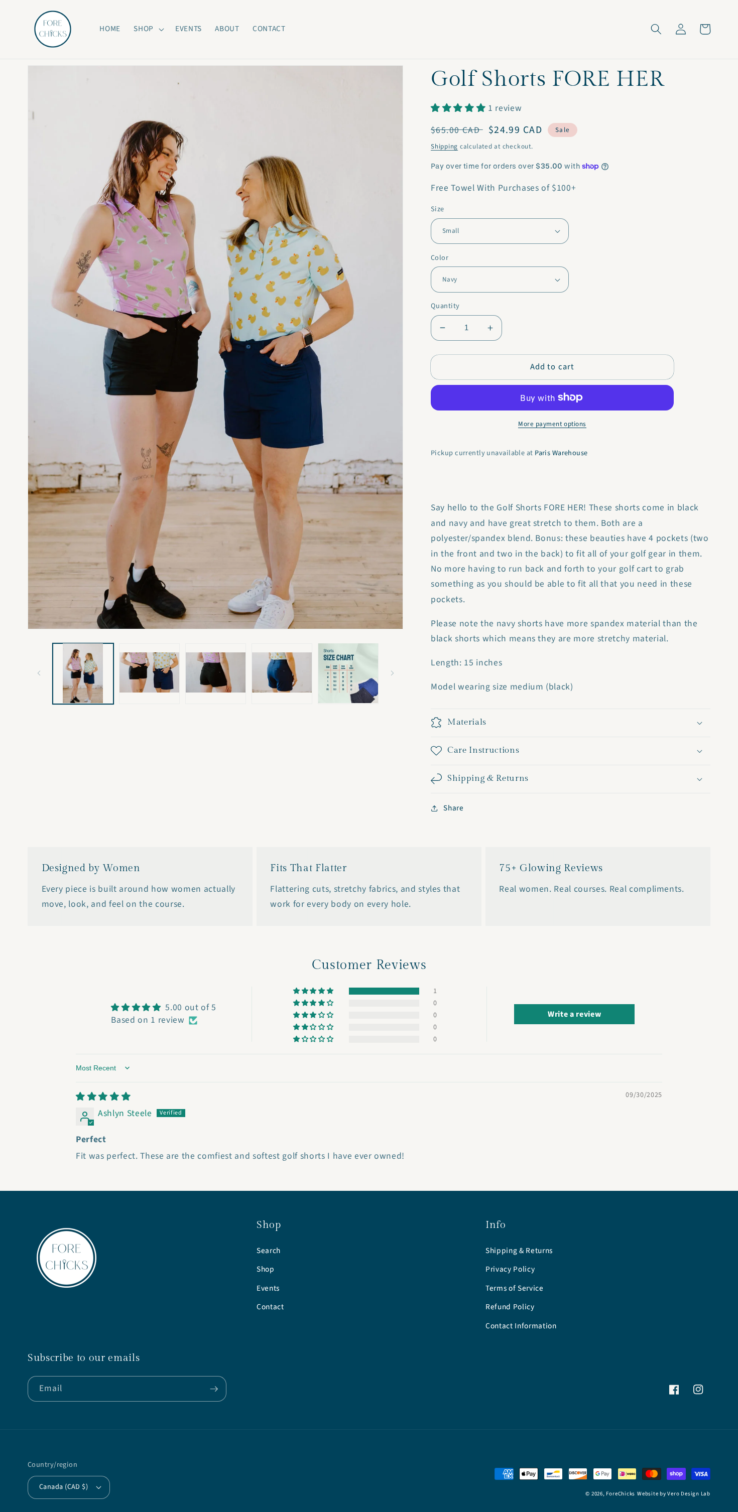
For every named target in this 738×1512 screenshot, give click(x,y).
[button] (148, 29)
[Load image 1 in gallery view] (83, 673)
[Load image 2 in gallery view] (149, 673)
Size (437, 209)
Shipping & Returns (519, 1250)
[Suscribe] (214, 1389)
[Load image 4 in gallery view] (282, 673)
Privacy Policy (510, 1269)
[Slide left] (39, 673)
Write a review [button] (574, 1014)
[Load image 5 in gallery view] (348, 673)
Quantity (445, 306)
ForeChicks (620, 1493)
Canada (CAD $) (63, 1486)
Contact (270, 1306)
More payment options (552, 424)
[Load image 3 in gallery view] (215, 673)
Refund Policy (510, 1306)
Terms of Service (514, 1288)
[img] (103, 1096)
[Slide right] (392, 673)
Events (268, 1288)
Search (269, 1250)
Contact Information (521, 1325)
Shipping (444, 146)
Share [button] (453, 807)
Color (439, 258)
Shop (266, 1269)
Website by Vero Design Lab (673, 1493)
